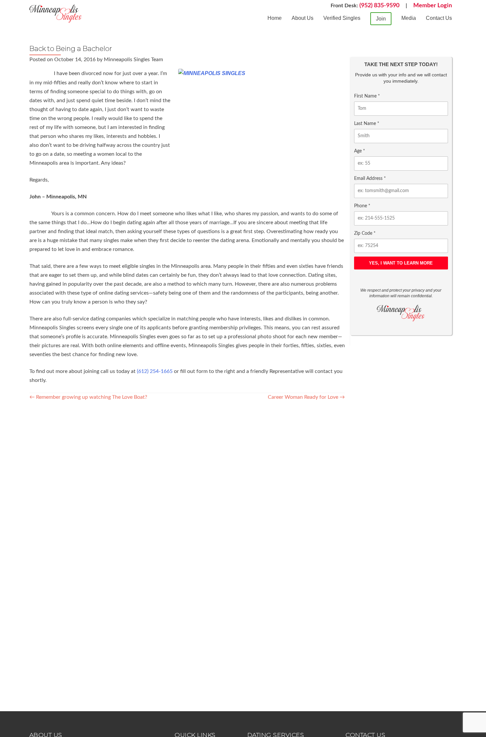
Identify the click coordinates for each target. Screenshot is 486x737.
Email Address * (370, 178)
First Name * (367, 96)
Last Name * (366, 123)
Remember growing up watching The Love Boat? (88, 397)
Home (274, 18)
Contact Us (439, 18)
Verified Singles (341, 18)
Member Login (432, 6)
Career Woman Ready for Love (306, 397)
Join (381, 18)
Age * (359, 151)
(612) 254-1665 (155, 371)
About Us (302, 18)
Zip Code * (365, 233)
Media (408, 18)
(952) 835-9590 (379, 6)
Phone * (362, 206)
